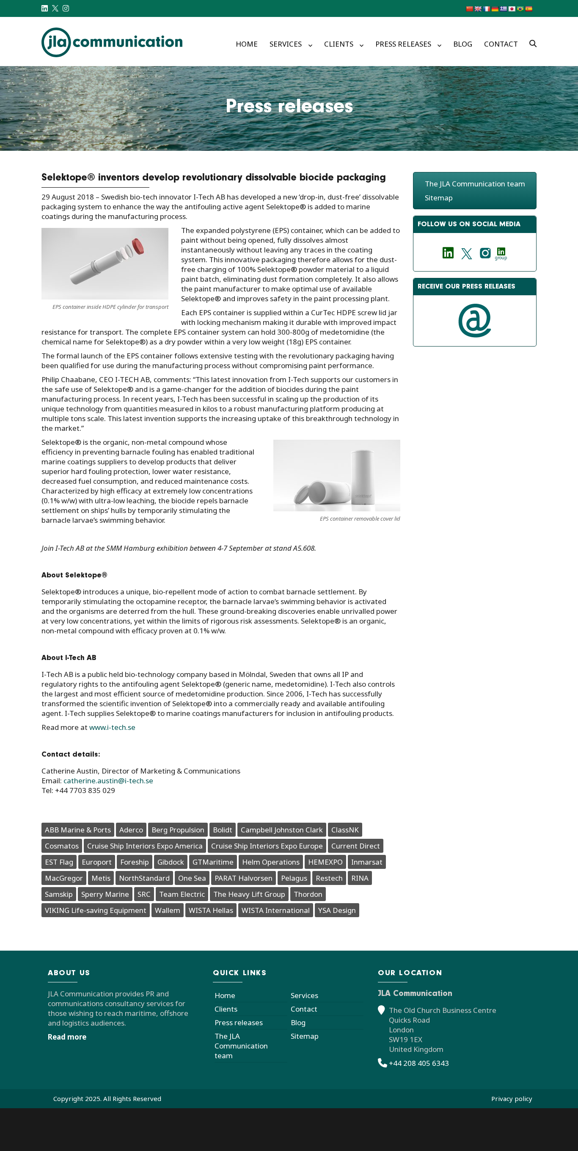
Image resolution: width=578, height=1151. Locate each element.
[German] (494, 9)
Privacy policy (511, 1098)
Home (247, 44)
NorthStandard (144, 878)
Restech (329, 878)
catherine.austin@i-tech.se (108, 780)
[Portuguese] (520, 9)
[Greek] (503, 9)
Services (286, 44)
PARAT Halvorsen (243, 878)
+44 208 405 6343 (419, 1063)
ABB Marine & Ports (78, 830)
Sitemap (439, 197)
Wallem (167, 910)
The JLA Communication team (475, 184)
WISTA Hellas (211, 910)
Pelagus (294, 878)
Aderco (131, 830)
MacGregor (64, 878)
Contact (501, 44)
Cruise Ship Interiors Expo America (145, 846)
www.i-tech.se (112, 727)
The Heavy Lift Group (249, 894)
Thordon (308, 894)
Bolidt (222, 830)
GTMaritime (213, 862)
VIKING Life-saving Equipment (95, 910)
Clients (338, 44)
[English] (478, 9)
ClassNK (345, 830)
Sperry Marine (105, 894)
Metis (100, 878)
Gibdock (170, 862)
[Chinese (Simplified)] (469, 9)
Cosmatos (62, 846)
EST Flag (59, 862)
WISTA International (276, 910)
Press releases (403, 44)
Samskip (59, 894)
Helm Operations (271, 862)
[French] (486, 9)
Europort (97, 862)
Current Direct (355, 846)
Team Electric (182, 894)
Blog (462, 44)
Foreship (134, 862)
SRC (144, 894)
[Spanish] (528, 9)
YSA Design (337, 910)
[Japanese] (511, 9)
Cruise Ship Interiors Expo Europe (267, 846)
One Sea (192, 878)
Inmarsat (367, 862)
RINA (360, 878)
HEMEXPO (325, 862)
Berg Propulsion (177, 830)
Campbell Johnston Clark (282, 830)
